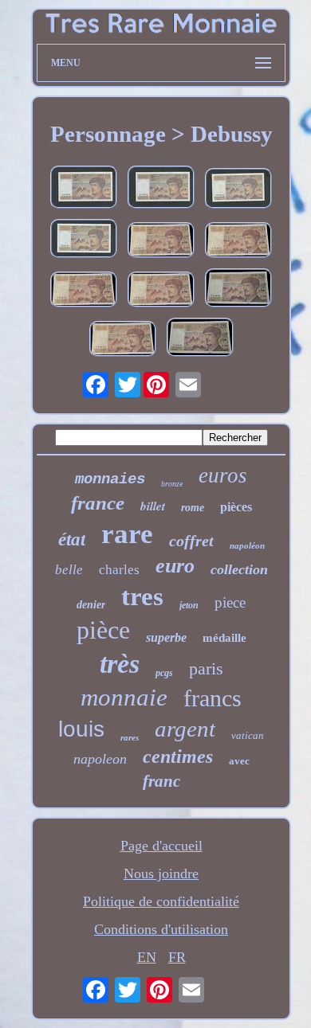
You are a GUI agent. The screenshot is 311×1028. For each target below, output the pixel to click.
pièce (103, 630)
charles (119, 569)
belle (69, 569)
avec (239, 761)
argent (185, 728)
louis (81, 729)
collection (239, 569)
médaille (224, 637)
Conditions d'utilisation (161, 929)
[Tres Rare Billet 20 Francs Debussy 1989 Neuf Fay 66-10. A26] (83, 240)
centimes (178, 756)
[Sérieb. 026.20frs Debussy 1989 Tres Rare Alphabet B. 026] (161, 242)
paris (206, 668)
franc (161, 781)
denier (91, 605)
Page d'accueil (161, 846)
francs (212, 698)
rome (192, 508)
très (120, 663)
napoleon (100, 759)
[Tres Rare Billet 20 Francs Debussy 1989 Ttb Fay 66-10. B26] (238, 190)
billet (152, 506)
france (97, 503)
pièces (236, 507)
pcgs (164, 672)
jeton (189, 605)
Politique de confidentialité (161, 901)
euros (223, 475)
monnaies (110, 479)
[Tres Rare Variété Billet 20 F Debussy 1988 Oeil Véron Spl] (161, 189)
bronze (172, 483)
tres (142, 596)
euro (175, 565)
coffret (191, 540)
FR (177, 957)
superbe (166, 637)
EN (146, 957)
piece (230, 602)
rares (129, 737)
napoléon (247, 545)
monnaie (124, 697)
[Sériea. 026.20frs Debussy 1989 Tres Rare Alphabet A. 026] (238, 290)
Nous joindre (161, 873)
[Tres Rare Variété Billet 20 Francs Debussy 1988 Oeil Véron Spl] (83, 189)
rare (127, 533)
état (71, 539)
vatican (247, 735)
